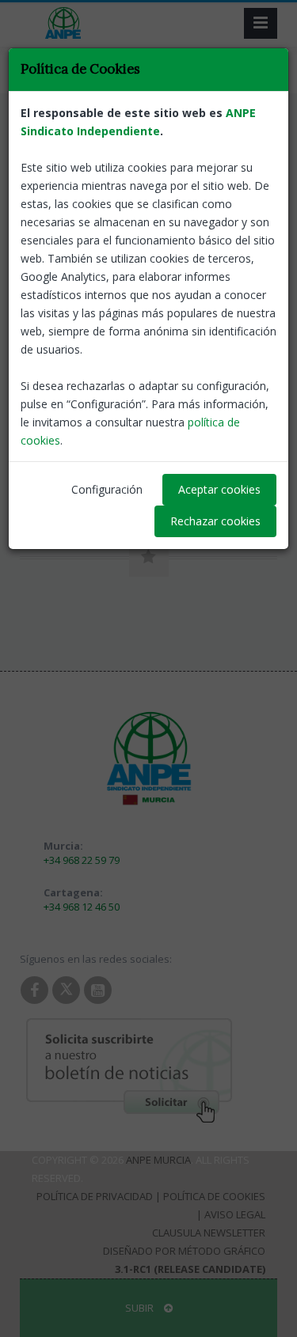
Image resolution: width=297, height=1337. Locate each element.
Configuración (107, 489)
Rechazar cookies (215, 520)
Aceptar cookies (219, 489)
